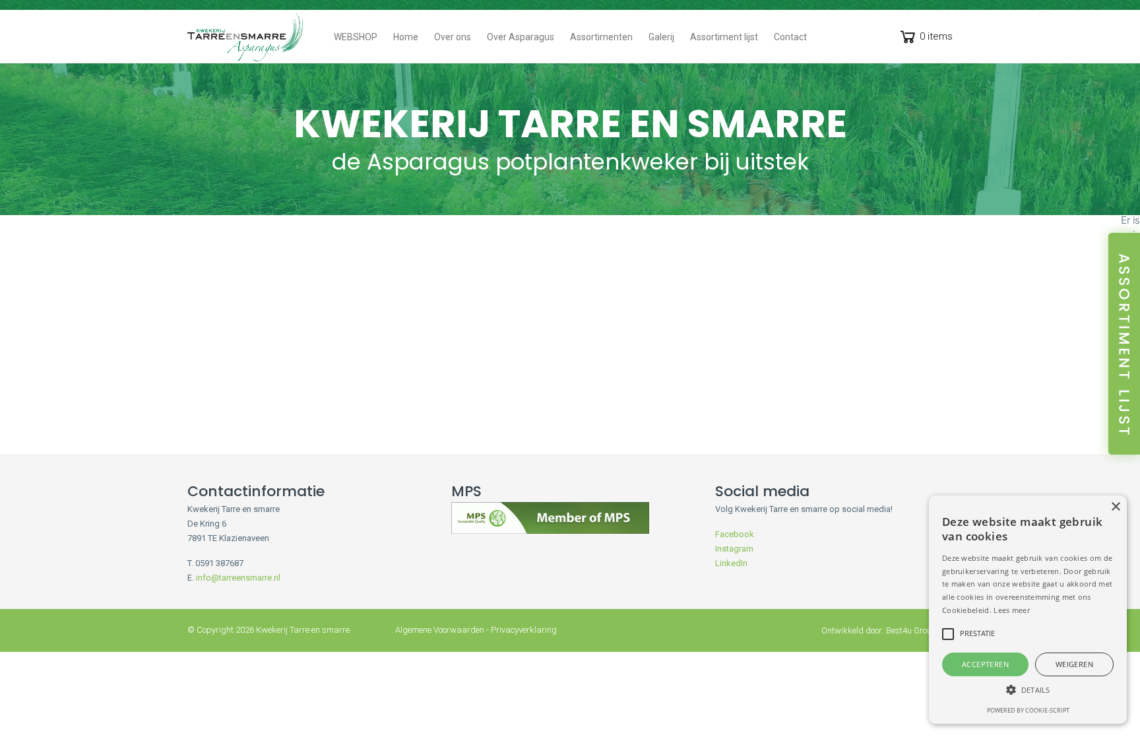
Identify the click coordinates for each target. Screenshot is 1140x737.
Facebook (734, 534)
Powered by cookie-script (1028, 710)
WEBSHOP (355, 37)
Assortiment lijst (724, 37)
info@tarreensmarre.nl (238, 578)
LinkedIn (731, 563)
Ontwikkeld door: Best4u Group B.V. (887, 630)
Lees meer (1012, 610)
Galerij (661, 37)
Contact (790, 37)
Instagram (734, 549)
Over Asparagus (520, 37)
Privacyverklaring (524, 630)
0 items (936, 36)
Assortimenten (601, 37)
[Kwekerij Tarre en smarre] (245, 37)
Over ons (452, 37)
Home (405, 37)
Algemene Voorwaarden (439, 630)
